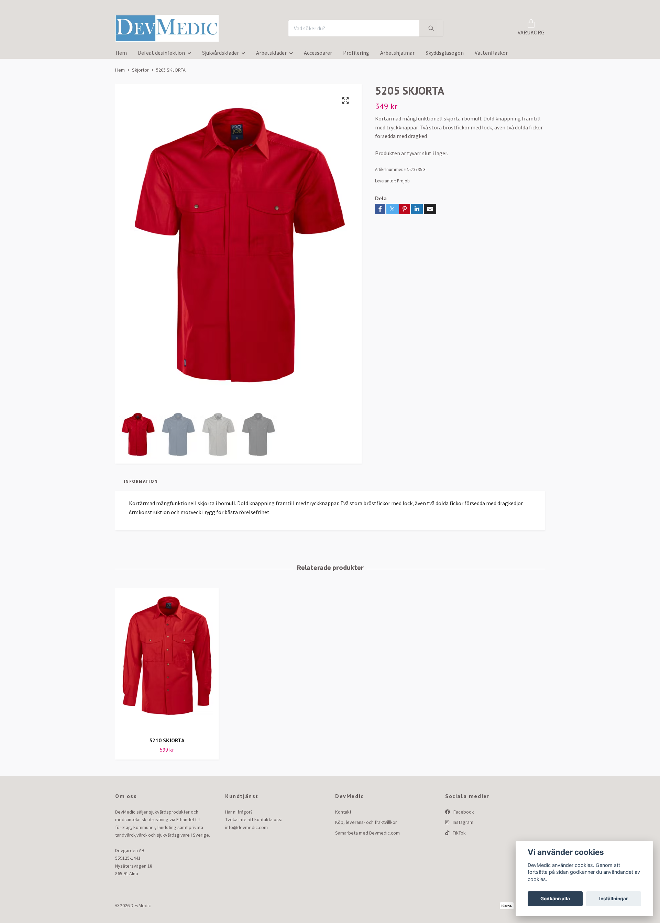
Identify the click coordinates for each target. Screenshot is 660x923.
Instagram (462, 824)
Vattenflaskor (491, 54)
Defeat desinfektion (161, 54)
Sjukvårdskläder (220, 54)
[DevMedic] (171, 29)
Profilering (356, 54)
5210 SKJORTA (167, 742)
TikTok (459, 835)
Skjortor (140, 72)
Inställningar (613, 898)
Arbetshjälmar (397, 54)
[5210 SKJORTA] (167, 661)
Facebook (463, 814)
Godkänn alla (555, 898)
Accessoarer (318, 54)
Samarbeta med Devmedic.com (367, 835)
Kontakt (343, 814)
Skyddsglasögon (445, 54)
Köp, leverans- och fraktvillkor (366, 824)
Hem (121, 54)
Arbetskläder (271, 54)
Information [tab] (141, 483)
